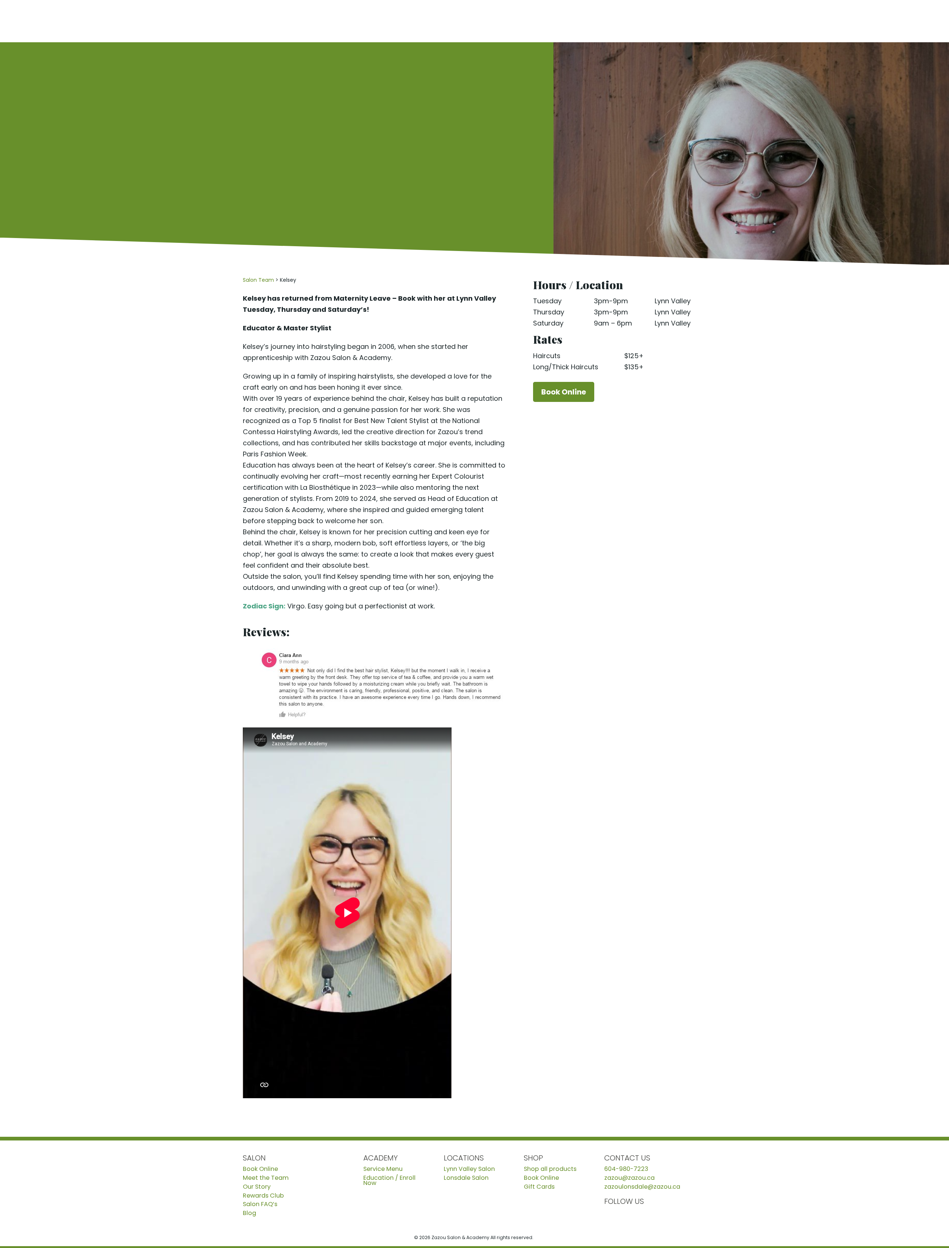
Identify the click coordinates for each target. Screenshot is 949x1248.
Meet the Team (266, 1178)
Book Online (872, 21)
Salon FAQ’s (260, 1204)
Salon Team (258, 280)
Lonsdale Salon (466, 1178)
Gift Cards (539, 1186)
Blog (249, 1213)
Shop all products (550, 1169)
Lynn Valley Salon (469, 1169)
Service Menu (383, 1169)
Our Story (257, 1186)
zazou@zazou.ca (629, 1178)
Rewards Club (263, 1195)
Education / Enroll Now (389, 1180)
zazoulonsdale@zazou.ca (642, 1186)
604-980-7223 (626, 1169)
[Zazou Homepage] (118, 21)
